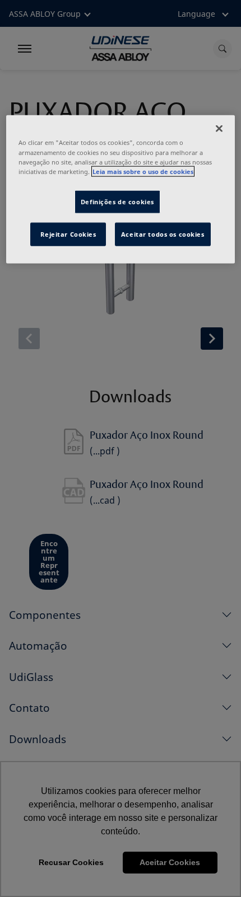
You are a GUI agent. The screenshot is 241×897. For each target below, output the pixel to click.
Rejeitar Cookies (68, 233)
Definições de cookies (117, 201)
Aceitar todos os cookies (163, 233)
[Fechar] (219, 128)
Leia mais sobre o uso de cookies (142, 171)
